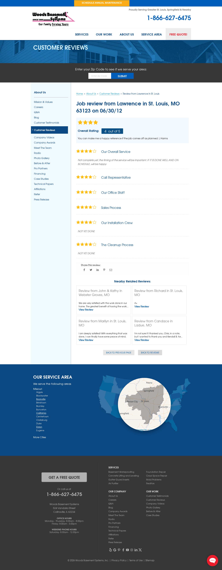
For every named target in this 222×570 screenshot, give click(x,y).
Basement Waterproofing (121, 471)
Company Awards (44, 142)
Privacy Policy (119, 560)
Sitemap (149, 560)
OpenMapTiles (141, 429)
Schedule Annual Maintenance (102, 3)
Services (81, 34)
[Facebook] (123, 550)
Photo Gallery (42, 158)
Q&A (37, 112)
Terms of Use (136, 560)
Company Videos (44, 137)
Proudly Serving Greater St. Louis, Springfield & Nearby (160, 9)
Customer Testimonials (46, 122)
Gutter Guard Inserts (118, 479)
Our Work (104, 34)
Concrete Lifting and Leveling (123, 475)
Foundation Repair (156, 471)
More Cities (39, 437)
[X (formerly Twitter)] (140, 550)
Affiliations (39, 189)
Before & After (42, 163)
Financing (39, 173)
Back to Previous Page (118, 352)
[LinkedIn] (136, 550)
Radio (37, 152)
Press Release (41, 199)
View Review (86, 309)
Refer (37, 194)
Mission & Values (43, 101)
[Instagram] (132, 550)
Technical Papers (43, 183)
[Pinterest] (119, 550)
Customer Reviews (44, 130)
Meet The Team (43, 147)
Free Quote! (178, 34)
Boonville (40, 399)
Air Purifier (113, 483)
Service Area (151, 34)
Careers (38, 107)
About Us (127, 34)
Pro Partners (40, 168)
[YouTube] (127, 550)
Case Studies (41, 178)
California (41, 412)
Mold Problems (153, 479)
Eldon (39, 426)
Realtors (150, 483)
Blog (36, 117)
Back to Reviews (150, 352)
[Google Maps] (115, 550)
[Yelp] (110, 550)
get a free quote (64, 477)
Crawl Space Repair (156, 475)
